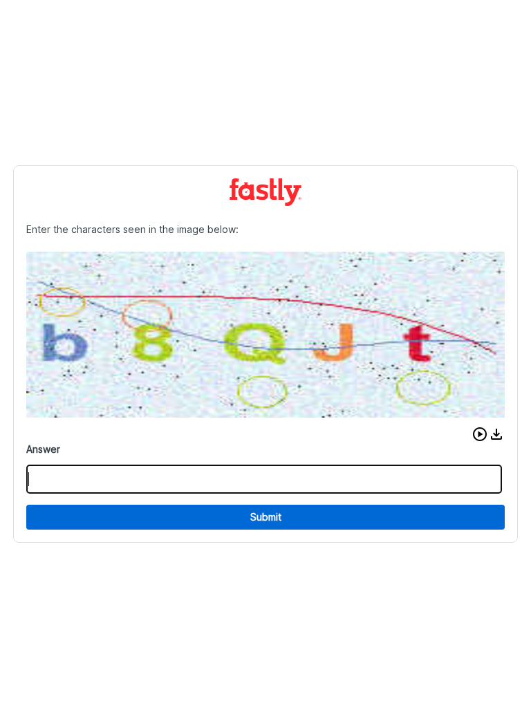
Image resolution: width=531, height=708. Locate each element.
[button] (480, 434)
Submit (265, 517)
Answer (43, 449)
